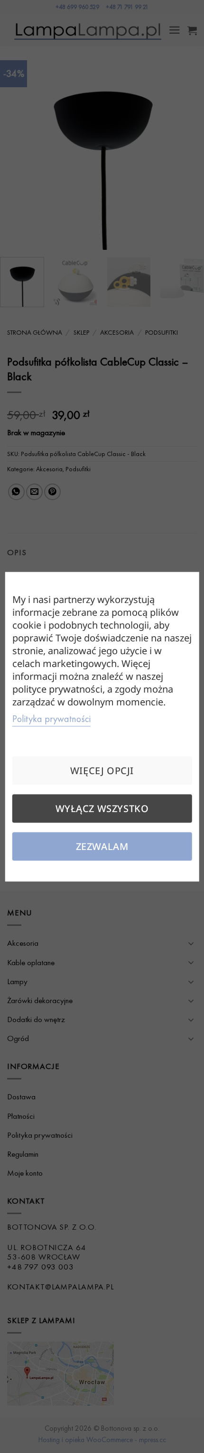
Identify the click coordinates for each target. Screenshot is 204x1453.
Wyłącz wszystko (102, 808)
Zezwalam (102, 846)
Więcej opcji (102, 770)
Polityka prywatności (51, 718)
